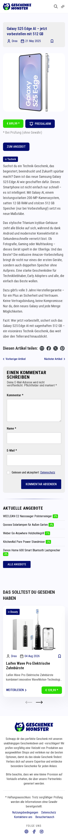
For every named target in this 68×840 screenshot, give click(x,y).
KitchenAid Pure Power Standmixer (26, 542)
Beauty (14, 611)
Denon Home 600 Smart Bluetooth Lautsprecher (31, 552)
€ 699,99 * (13, 123)
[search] (55, 6)
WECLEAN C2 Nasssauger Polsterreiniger (30, 516)
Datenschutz (47, 472)
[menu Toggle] (62, 6)
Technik (11, 159)
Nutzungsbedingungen (25, 812)
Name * (11, 428)
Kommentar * (15, 395)
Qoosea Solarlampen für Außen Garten (28, 524)
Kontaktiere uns (23, 817)
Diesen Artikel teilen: (20, 348)
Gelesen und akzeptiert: (33, 472)
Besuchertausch (44, 817)
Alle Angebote (17, 564)
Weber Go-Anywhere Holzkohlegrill (26, 533)
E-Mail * (12, 450)
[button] (39, 702)
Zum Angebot (16, 146)
